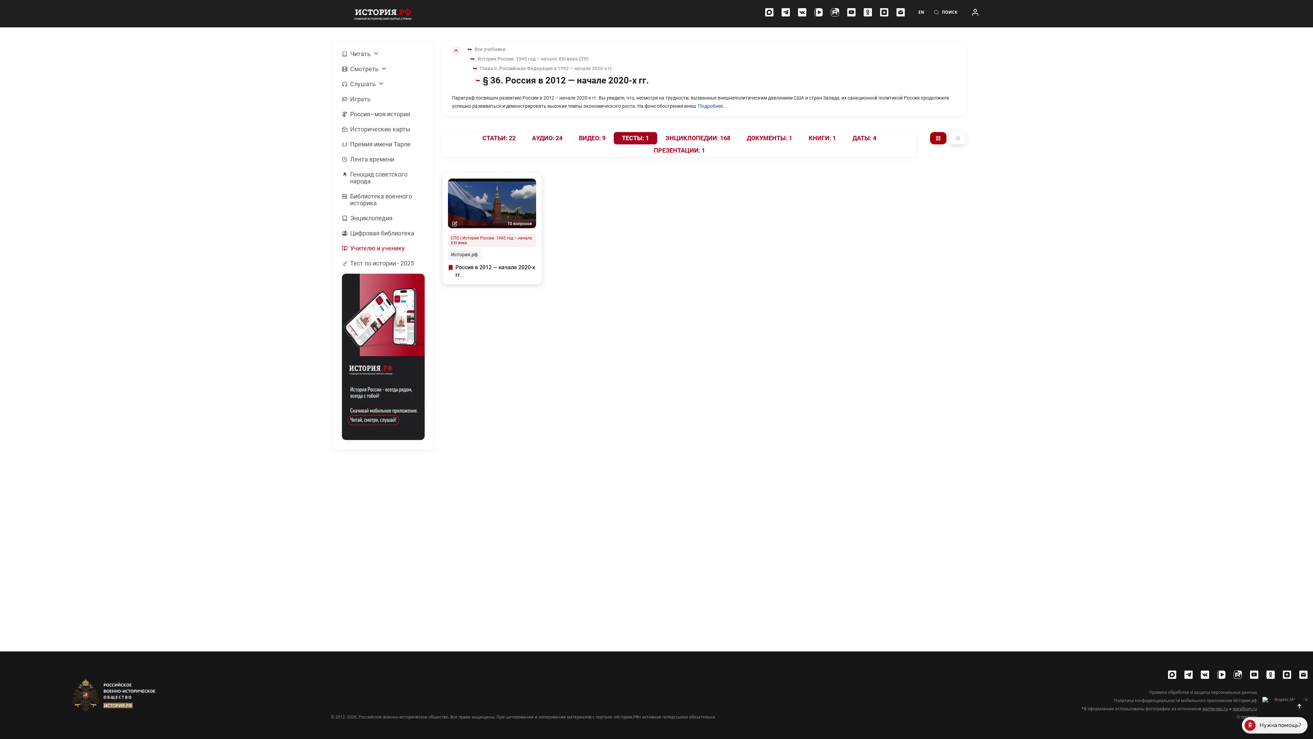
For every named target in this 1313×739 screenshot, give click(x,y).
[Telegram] (786, 12)
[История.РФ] (383, 13)
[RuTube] (835, 12)
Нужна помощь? (1280, 725)
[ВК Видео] (818, 12)
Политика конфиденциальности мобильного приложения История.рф (1185, 700)
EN (921, 12)
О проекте (1247, 717)
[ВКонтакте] (802, 12)
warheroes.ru (1215, 709)
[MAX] (769, 12)
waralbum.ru (1245, 709)
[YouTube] (851, 12)
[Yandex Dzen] (884, 12)
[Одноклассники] (868, 12)
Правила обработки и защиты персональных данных (1203, 692)
